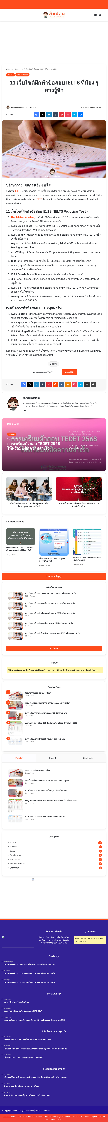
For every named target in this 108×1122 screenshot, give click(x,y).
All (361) (54, 648)
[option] (54, 444)
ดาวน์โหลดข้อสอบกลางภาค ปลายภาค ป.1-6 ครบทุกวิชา (47, 702)
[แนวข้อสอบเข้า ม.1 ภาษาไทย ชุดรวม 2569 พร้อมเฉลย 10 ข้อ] (15, 626)
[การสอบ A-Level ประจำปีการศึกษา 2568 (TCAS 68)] (87, 541)
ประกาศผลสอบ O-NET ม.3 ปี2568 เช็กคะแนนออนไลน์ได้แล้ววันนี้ (20, 548)
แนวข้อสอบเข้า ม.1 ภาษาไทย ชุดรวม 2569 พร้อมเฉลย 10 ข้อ (49, 623)
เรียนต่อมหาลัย (22, 75)
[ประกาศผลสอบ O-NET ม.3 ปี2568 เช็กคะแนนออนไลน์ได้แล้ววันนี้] (20, 536)
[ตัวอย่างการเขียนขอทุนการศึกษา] (15, 695)
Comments (87, 758)
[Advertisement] (54, 43)
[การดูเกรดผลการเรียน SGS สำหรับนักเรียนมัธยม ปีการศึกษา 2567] (15, 729)
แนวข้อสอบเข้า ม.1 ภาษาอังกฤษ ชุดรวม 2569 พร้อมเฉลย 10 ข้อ (50, 603)
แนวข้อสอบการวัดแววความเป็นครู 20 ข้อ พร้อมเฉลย (46, 712)
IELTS (18, 191)
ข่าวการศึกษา (15, 868)
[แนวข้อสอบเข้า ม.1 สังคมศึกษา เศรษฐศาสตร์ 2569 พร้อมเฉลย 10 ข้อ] (15, 636)
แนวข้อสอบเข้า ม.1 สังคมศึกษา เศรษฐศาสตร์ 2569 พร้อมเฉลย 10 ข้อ (52, 633)
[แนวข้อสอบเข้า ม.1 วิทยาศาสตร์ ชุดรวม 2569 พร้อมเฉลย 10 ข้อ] (15, 596)
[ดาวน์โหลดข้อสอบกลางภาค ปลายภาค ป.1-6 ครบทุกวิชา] (15, 705)
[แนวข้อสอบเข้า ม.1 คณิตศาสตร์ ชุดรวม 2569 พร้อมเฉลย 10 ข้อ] (15, 616)
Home (10, 69)
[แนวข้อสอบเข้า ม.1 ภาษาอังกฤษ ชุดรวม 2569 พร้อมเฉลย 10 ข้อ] (15, 606)
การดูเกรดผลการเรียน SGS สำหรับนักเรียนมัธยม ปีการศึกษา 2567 (51, 722)
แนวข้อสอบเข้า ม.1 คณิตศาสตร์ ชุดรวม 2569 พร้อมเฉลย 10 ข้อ (50, 613)
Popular (19, 758)
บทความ (13, 847)
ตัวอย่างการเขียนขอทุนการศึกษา (38, 692)
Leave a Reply (54, 576)
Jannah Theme (9, 1116)
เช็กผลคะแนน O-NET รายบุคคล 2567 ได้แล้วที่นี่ (52, 559)
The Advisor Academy (23, 217)
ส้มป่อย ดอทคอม (16, 107)
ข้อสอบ (12, 851)
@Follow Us (90, 931)
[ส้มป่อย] (54, 14)
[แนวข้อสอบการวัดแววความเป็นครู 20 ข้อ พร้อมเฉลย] (15, 715)
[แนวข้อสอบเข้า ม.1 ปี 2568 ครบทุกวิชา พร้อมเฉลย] (15, 741)
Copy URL (69, 372)
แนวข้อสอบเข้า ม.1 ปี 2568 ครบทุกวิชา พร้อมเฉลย (45, 738)
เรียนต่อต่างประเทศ (17, 864)
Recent (52, 758)
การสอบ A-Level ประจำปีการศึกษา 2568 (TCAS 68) (87, 558)
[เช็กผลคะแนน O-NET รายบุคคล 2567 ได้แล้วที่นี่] (54, 542)
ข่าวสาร (17, 69)
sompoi (47, 1110)
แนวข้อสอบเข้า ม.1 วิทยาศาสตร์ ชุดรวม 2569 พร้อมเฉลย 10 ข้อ (50, 593)
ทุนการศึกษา (15, 859)
